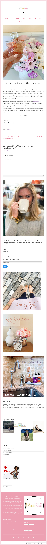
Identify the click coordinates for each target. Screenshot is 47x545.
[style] (16, 537)
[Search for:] (23, 176)
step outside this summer (7, 450)
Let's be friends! (8, 257)
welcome (6, 18)
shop (40, 18)
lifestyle (17, 18)
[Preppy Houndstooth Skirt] (27, 435)
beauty (24, 18)
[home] (23, 537)
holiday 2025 (27, 21)
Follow (5, 266)
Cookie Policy (18, 543)
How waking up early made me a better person (11, 457)
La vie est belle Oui (37, 101)
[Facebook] (3, 251)
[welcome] (14, 537)
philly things (20, 21)
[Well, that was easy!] (20, 425)
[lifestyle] (18, 537)
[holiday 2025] (33, 537)
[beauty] (21, 537)
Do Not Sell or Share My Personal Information (27, 539)
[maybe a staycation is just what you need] (8, 427)
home (30, 18)
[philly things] (31, 537)
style (12, 18)
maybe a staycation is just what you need (10, 448)
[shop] (28, 537)
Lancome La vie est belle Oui (23, 117)
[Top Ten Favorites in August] (38, 427)
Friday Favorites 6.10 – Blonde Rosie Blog (15, 150)
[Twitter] (4, 251)
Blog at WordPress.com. (16, 539)
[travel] (26, 537)
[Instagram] (5, 251)
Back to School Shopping (7, 452)
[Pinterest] (7, 251)
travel (35, 18)
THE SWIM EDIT (6, 454)
